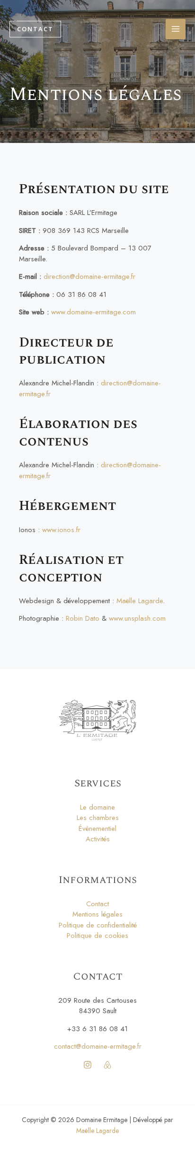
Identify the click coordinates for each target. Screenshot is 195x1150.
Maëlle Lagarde (139, 601)
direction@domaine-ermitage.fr (89, 276)
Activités (98, 839)
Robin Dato (82, 618)
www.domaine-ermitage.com (93, 312)
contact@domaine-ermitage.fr (98, 1046)
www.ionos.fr (61, 530)
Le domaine (97, 807)
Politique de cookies (97, 935)
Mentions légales (97, 914)
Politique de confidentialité (98, 925)
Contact (97, 904)
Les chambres (98, 817)
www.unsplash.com (137, 618)
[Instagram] (87, 1065)
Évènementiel (97, 828)
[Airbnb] (107, 1065)
